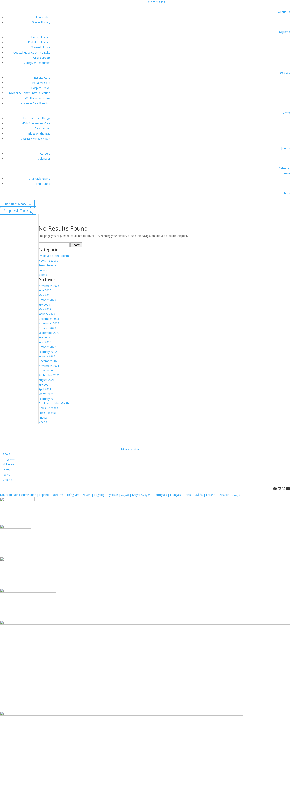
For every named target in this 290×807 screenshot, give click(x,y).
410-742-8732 (156, 2)
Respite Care (42, 77)
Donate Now (14, 203)
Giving (6, 469)
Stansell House (40, 47)
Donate (285, 173)
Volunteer (44, 158)
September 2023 (49, 333)
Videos (42, 275)
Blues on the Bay (39, 133)
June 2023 (44, 342)
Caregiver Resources (37, 63)
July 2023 (44, 337)
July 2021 (44, 384)
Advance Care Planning (35, 103)
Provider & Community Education (28, 93)
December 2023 (48, 319)
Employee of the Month (53, 256)
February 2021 (47, 399)
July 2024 (44, 304)
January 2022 (46, 356)
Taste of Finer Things (36, 118)
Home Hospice (40, 37)
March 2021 (46, 394)
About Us (284, 12)
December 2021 (48, 361)
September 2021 (49, 375)
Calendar (284, 168)
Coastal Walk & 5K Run (35, 138)
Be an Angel (42, 128)
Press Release (47, 265)
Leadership (43, 17)
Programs (283, 32)
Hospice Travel (40, 88)
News (286, 193)
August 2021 (46, 380)
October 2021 (47, 370)
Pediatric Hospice (39, 42)
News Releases (48, 260)
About (6, 454)
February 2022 (47, 352)
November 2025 (48, 286)
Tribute (43, 270)
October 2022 (47, 347)
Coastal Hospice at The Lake (31, 52)
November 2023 (48, 323)
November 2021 (48, 366)
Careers (45, 153)
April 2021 (44, 389)
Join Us (285, 148)
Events (286, 113)
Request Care (15, 210)
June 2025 (44, 290)
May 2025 (44, 295)
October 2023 (47, 328)
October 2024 (47, 300)
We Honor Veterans (37, 98)
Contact (8, 480)
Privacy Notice (130, 449)
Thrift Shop (43, 184)
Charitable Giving (39, 178)
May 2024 (44, 309)
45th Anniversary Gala (36, 123)
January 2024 (46, 314)
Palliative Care (41, 83)
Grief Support (41, 57)
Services (285, 72)
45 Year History (40, 22)
